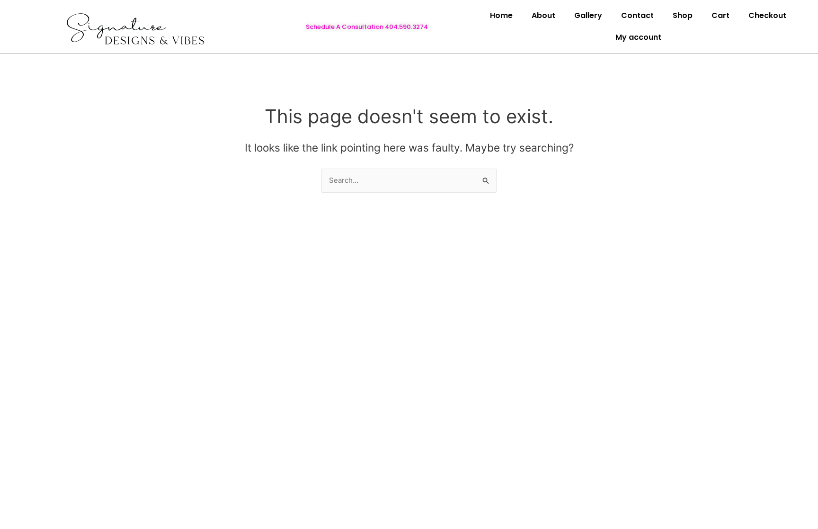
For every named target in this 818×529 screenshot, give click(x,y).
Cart (720, 15)
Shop (683, 15)
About (543, 15)
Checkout (767, 15)
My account (638, 37)
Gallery (588, 15)
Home (501, 15)
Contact (637, 15)
